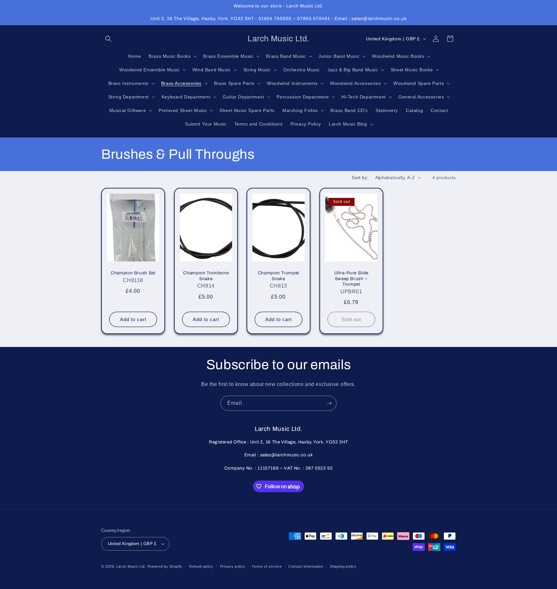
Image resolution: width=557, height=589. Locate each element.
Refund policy (201, 566)
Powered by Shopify (165, 566)
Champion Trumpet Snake (278, 275)
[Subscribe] (329, 403)
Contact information (305, 566)
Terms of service (267, 566)
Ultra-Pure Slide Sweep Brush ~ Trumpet (351, 278)
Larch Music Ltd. (131, 566)
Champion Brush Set (133, 272)
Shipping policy (343, 566)
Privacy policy (232, 566)
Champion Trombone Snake (206, 275)
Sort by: (360, 177)
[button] (108, 39)
